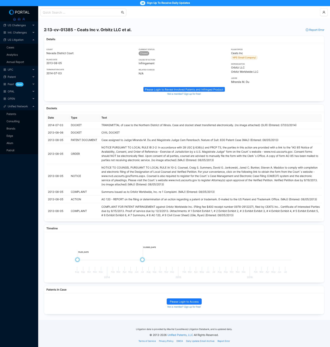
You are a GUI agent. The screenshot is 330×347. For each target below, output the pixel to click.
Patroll (10, 150)
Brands (10, 128)
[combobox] (81, 12)
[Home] (14, 19)
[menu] (19, 62)
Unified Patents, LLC (180, 334)
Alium (9, 143)
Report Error (316, 29)
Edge (9, 135)
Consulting (13, 121)
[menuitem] (19, 25)
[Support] (19, 19)
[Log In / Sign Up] (23, 19)
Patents (11, 114)
